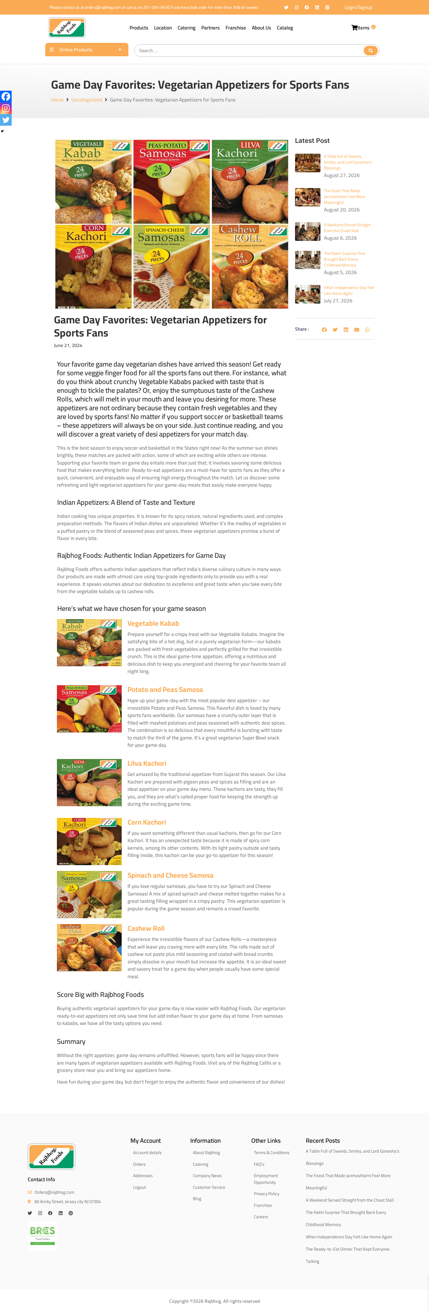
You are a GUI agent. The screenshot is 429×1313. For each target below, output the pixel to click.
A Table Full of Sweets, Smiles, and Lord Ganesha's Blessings (348, 162)
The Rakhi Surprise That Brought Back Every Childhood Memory (344, 259)
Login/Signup (358, 7)
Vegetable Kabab (153, 623)
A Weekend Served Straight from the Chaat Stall (347, 227)
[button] (324, 329)
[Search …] (257, 50)
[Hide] (2, 131)
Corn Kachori (147, 822)
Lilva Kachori (147, 763)
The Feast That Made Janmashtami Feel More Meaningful (344, 196)
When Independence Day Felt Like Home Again (349, 290)
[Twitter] (286, 7)
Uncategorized (87, 100)
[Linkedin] (317, 7)
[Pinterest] (327, 7)
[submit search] (371, 50)
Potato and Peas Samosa (165, 689)
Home (57, 100)
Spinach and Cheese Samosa (171, 875)
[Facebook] (307, 7)
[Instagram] (296, 7)
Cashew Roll (146, 928)
